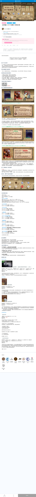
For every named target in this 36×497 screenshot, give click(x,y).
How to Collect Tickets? (8, 42)
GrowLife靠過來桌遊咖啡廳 (7, 36)
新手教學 (14, 45)
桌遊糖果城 (3, 220)
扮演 (17, 45)
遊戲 (10, 45)
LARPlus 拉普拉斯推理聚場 (6, 215)
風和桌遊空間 (4, 227)
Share (33, 3)
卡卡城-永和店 (4, 207)
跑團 (7, 45)
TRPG (4, 45)
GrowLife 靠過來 (4, 198)
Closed (27, 495)
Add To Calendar (5, 32)
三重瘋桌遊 (3, 212)
